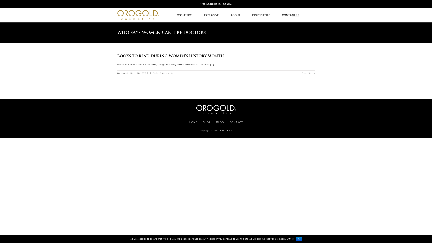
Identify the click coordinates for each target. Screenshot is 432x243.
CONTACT (236, 122)
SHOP (206, 122)
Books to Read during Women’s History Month (170, 56)
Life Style (153, 73)
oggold (124, 73)
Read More (307, 73)
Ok (299, 239)
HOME (193, 122)
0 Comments (166, 73)
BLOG (220, 122)
